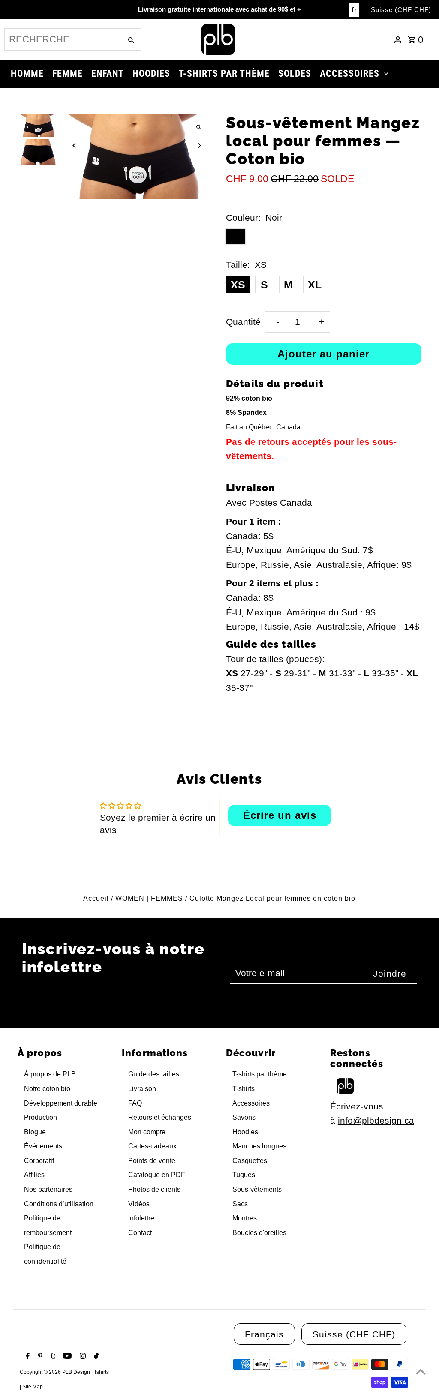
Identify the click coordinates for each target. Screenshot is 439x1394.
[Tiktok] (95, 1356)
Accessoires (251, 1103)
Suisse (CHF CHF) (401, 9)
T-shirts (243, 1088)
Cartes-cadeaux (152, 1146)
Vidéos (139, 1204)
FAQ (135, 1103)
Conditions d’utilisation (58, 1204)
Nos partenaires (48, 1189)
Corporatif (39, 1160)
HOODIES (151, 73)
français (264, 1334)
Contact (140, 1232)
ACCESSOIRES (349, 73)
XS (238, 285)
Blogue (35, 1132)
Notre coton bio (47, 1088)
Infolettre (141, 1218)
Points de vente (151, 1160)
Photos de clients (154, 1189)
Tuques (243, 1174)
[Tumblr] (51, 1356)
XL (315, 285)
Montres (244, 1218)
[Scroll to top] (420, 1371)
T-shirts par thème (259, 1074)
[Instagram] (82, 1356)
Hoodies (245, 1132)
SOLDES (294, 73)
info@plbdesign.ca (376, 1120)
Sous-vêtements (257, 1189)
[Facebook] (27, 1356)
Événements (43, 1146)
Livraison (142, 1088)
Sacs (240, 1204)
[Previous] (74, 145)
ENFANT (107, 73)
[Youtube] (66, 1356)
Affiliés (34, 1174)
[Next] (199, 145)
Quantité (243, 322)
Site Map (32, 1387)
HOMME (27, 73)
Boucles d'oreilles (259, 1232)
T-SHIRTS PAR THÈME (224, 73)
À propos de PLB (50, 1074)
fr (354, 9)
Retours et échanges (159, 1117)
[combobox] (62, 39)
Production (40, 1117)
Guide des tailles (153, 1074)
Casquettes (249, 1160)
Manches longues (259, 1146)
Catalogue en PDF (156, 1174)
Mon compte (146, 1132)
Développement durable (60, 1103)
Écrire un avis (279, 815)
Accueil (96, 898)
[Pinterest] (39, 1356)
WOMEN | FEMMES (149, 898)
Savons (244, 1117)
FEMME (67, 73)
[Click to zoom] (199, 127)
